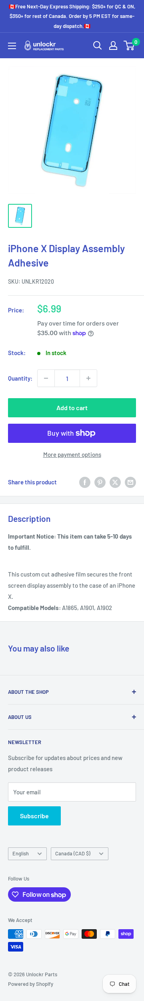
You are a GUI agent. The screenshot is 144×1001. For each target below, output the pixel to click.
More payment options (72, 454)
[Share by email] (130, 482)
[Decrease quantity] (46, 378)
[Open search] (97, 45)
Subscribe (34, 815)
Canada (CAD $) (72, 853)
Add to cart (72, 407)
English (20, 853)
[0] (129, 45)
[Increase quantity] (88, 378)
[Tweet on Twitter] (115, 482)
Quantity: (20, 378)
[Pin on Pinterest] (100, 482)
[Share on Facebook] (84, 482)
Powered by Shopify (30, 984)
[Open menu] (12, 46)
